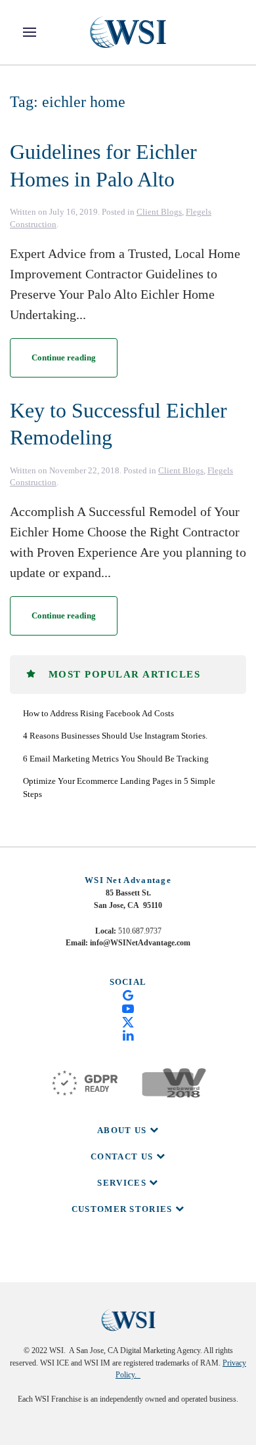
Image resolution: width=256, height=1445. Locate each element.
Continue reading (64, 357)
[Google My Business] (128, 994)
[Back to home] (128, 32)
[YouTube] (128, 1007)
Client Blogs (159, 212)
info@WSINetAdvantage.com (140, 942)
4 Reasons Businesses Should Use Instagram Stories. (115, 736)
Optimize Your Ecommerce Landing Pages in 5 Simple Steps (119, 787)
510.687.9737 (139, 931)
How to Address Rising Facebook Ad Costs (98, 713)
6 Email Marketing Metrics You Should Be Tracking (116, 759)
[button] (29, 32)
